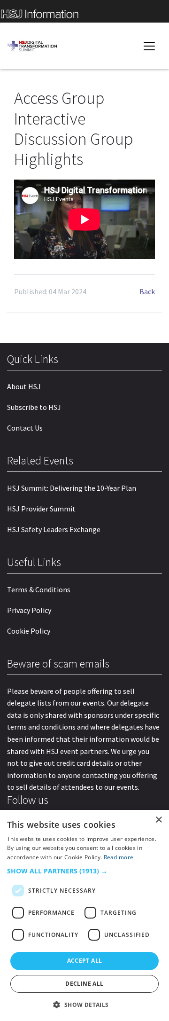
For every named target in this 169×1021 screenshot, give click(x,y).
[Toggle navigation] (149, 46)
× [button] (158, 820)
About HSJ (24, 386)
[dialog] (84, 915)
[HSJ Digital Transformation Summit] (35, 46)
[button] (84, 871)
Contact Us (25, 427)
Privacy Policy (29, 610)
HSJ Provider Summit (41, 508)
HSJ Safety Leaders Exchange (53, 529)
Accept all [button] (84, 961)
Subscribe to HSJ (34, 407)
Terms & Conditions (38, 589)
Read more (119, 857)
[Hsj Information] (84, 11)
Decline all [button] (84, 984)
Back (147, 291)
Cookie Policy (28, 631)
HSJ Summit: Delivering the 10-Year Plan (71, 488)
